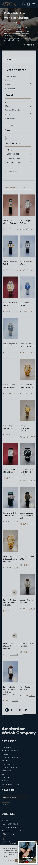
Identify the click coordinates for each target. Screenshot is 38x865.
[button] (36, 842)
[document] (19, 432)
